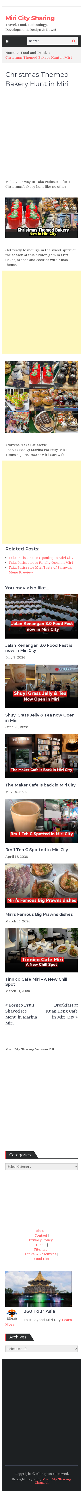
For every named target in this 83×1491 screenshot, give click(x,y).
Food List (41, 1259)
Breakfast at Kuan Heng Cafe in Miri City (62, 1011)
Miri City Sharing (30, 18)
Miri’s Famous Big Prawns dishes (39, 914)
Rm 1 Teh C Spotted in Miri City (36, 849)
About (41, 1231)
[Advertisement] (41, 135)
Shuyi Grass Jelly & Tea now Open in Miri (40, 718)
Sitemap (41, 1249)
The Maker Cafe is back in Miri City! (40, 785)
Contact (41, 1235)
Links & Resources (40, 1254)
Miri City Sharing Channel (53, 1481)
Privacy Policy (41, 1240)
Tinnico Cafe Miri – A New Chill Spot (36, 982)
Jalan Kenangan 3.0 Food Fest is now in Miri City (38, 648)
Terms (40, 1245)
